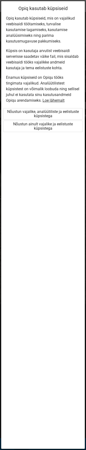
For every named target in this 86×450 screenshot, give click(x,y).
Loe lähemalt (53, 100)
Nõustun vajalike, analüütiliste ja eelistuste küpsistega (43, 113)
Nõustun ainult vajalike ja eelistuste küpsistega (43, 126)
